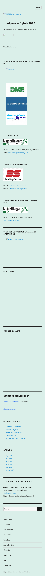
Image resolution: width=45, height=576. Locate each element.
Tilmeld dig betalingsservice (18, 189)
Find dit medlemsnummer (17, 186)
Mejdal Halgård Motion (10, 572)
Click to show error (9, 493)
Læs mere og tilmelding (11, 220)
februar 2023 (10, 470)
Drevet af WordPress (24, 572)
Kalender (6, 550)
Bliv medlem (8, 529)
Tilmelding (7, 565)
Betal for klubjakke (12, 429)
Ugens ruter (7, 519)
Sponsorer (7, 535)
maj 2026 (9, 455)
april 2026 (9, 458)
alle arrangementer (9, 409)
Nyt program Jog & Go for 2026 (16, 438)
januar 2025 (9, 464)
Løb (4, 560)
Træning (6, 540)
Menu (38, 8)
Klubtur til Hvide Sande (13, 427)
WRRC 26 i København (11, 401)
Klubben (6, 524)
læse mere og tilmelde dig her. (18, 153)
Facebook (7, 555)
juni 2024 (9, 467)
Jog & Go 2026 (9, 545)
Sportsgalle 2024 (11, 435)
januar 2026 (9, 461)
